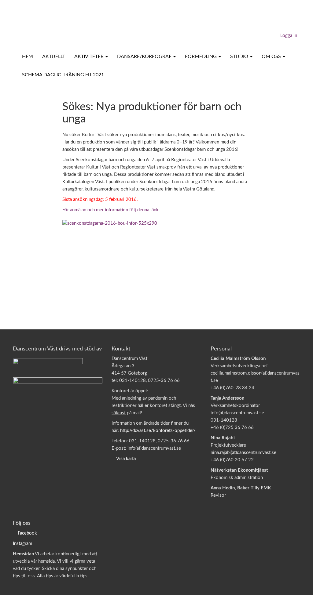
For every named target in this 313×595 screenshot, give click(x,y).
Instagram (22, 543)
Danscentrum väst (48, 23)
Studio (239, 56)
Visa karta (126, 458)
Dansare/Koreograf (145, 56)
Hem (27, 56)
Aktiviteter (89, 56)
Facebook (27, 533)
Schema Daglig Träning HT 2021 (63, 74)
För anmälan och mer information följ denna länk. (111, 210)
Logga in (288, 35)
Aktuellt (53, 56)
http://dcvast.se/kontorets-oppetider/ (158, 430)
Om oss (272, 56)
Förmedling (201, 56)
